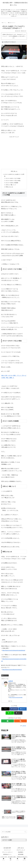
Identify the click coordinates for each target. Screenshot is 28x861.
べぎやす (10, 681)
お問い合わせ (21, 847)
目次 (12, 171)
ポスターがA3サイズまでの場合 (13, 178)
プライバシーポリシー (7, 852)
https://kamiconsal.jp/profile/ (15, 697)
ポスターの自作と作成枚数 (12, 182)
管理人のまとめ (9, 187)
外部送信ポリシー (7, 854)
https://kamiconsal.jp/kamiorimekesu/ (12, 669)
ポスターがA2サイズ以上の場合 (13, 180)
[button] (18, 713)
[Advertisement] (14, 152)
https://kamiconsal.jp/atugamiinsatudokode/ (13, 650)
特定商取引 (20, 852)
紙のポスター (5, 675)
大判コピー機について (11, 184)
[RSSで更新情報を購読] (11, 701)
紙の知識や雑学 (7, 847)
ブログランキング (21, 850)
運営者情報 (20, 854)
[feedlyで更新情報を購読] (9, 701)
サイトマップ (7, 850)
